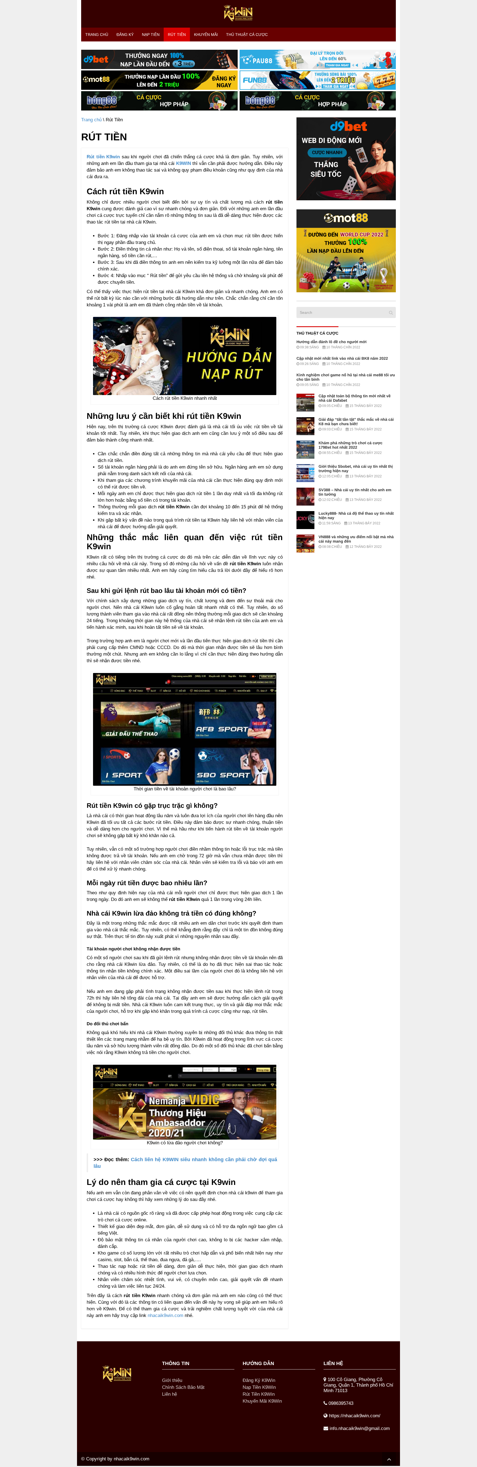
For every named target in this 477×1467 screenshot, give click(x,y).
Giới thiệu (172, 1380)
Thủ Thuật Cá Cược (247, 34)
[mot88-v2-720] (159, 80)
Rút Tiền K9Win (259, 1394)
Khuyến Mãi (206, 34)
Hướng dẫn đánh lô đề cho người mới (331, 342)
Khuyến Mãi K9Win (262, 1401)
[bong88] (159, 100)
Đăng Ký (125, 34)
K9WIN (183, 163)
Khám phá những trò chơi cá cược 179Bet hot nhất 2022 (351, 445)
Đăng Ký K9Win (259, 1380)
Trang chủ (96, 34)
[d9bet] (346, 158)
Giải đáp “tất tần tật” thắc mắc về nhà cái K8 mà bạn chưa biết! (356, 421)
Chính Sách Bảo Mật (183, 1387)
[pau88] (318, 59)
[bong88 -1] (318, 100)
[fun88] (318, 80)
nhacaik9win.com (165, 1315)
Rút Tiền (177, 34)
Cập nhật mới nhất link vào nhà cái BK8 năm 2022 (342, 358)
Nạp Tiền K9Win (259, 1387)
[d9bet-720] (159, 59)
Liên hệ (169, 1394)
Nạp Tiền (151, 34)
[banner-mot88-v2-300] (346, 250)
